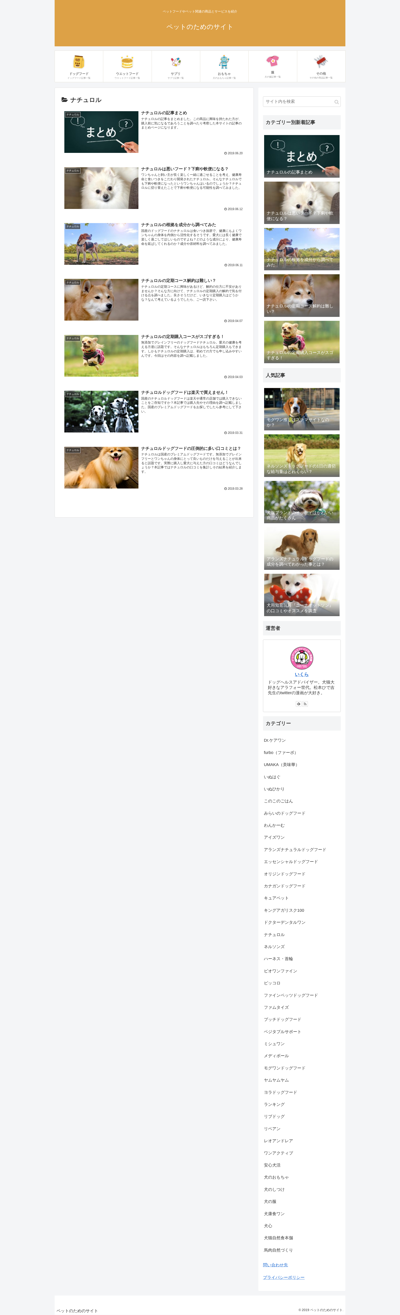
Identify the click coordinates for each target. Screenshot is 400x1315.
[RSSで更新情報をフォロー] (305, 704)
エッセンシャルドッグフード (291, 861)
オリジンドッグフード (285, 874)
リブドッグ (274, 1116)
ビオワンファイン (280, 971)
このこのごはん (278, 801)
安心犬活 (272, 1165)
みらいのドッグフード (285, 813)
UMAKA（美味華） (282, 764)
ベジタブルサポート (282, 1031)
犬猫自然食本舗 (278, 1238)
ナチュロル (274, 934)
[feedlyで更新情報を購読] (298, 704)
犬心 (268, 1226)
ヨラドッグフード (280, 1092)
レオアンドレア (278, 1140)
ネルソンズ (274, 946)
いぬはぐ (272, 777)
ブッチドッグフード (282, 1019)
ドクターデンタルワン (285, 922)
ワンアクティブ (278, 1153)
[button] (337, 102)
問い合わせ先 (275, 1265)
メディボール (276, 1055)
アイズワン (274, 837)
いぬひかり (274, 789)
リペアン (272, 1128)
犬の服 (270, 1201)
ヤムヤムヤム (276, 1080)
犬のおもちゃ (276, 1177)
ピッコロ (272, 983)
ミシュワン (274, 1043)
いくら (302, 674)
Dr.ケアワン (275, 740)
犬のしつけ (274, 1189)
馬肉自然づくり (278, 1250)
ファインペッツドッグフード (291, 995)
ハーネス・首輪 (278, 958)
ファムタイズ (276, 1007)
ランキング (274, 1104)
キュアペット (276, 898)
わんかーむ (274, 825)
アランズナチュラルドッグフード (295, 849)
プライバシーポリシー (284, 1277)
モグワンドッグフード (285, 1068)
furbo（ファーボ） (281, 752)
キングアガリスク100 (284, 910)
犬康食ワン (274, 1213)
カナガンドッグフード (285, 886)
